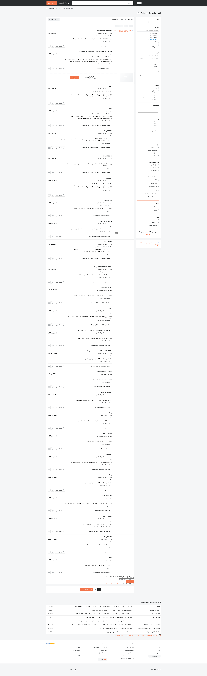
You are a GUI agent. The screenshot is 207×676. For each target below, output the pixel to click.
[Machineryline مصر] (152, 3)
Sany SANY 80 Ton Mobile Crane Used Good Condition (95, 51)
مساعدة (159, 650)
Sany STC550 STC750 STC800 (102, 31)
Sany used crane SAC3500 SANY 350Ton (99, 351)
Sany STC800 (108, 537)
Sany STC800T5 (107, 495)
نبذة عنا (159, 647)
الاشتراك (130, 581)
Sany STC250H (107, 156)
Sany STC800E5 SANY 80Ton (103, 267)
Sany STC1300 (107, 241)
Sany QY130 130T (106, 392)
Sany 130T (109, 454)
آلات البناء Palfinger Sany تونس (120, 635)
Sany (110, 86)
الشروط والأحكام (129, 647)
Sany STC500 (108, 131)
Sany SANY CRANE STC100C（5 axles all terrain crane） (94, 330)
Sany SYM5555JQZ (106, 221)
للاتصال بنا (158, 653)
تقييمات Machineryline (128, 655)
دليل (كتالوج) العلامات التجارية (126, 658)
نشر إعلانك (74, 77)
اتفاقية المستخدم (109, 583)
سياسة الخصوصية (118, 583)
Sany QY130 (108, 178)
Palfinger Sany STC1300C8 (104, 371)
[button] (52, 46)
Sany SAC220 (108, 200)
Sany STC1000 (107, 516)
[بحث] (132, 3)
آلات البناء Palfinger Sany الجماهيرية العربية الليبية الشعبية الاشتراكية (144, 635)
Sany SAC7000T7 (106, 287)
